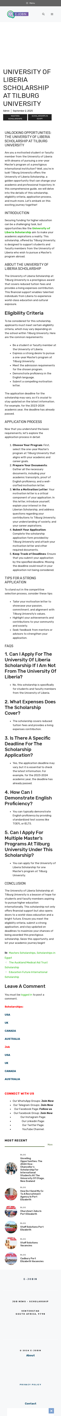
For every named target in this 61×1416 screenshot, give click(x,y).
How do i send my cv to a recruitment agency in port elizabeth (31, 1195)
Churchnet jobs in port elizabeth (30, 1212)
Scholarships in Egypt (40, 117)
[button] (43, 14)
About (30, 1355)
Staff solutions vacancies (29, 1244)
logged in (26, 994)
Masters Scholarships (15, 117)
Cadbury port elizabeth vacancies (32, 1260)
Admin (6, 111)
